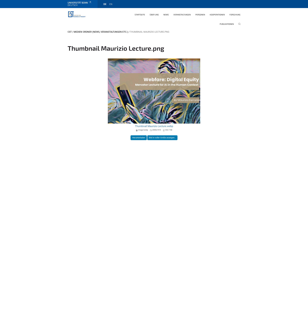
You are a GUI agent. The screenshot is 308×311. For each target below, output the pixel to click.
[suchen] (238, 25)
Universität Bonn (78, 2)
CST (70, 31)
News (166, 14)
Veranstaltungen (182, 14)
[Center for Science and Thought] (77, 14)
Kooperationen (217, 14)
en (110, 4)
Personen (200, 14)
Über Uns (154, 14)
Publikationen (227, 24)
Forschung (234, 14)
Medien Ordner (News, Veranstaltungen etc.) (101, 31)
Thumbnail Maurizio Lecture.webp (154, 126)
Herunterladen (138, 137)
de (104, 4)
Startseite (140, 14)
